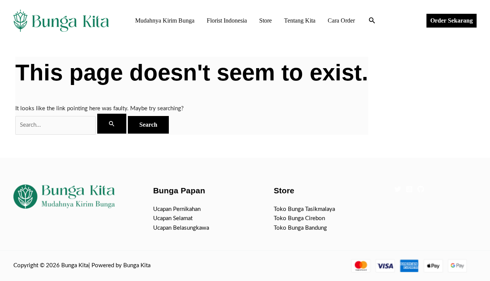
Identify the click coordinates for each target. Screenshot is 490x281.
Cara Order (341, 20)
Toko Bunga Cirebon (299, 218)
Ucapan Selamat (173, 218)
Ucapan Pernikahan (177, 209)
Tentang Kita (299, 20)
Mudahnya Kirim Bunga (164, 20)
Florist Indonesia (227, 20)
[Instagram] (409, 189)
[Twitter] (397, 189)
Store (265, 20)
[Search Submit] (111, 124)
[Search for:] (71, 125)
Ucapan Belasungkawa (181, 228)
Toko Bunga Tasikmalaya (304, 209)
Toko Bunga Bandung (300, 228)
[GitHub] (420, 189)
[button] (372, 21)
